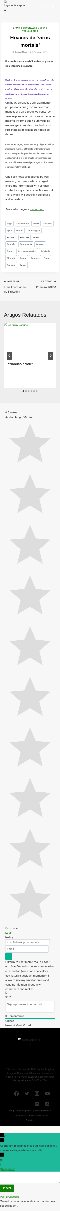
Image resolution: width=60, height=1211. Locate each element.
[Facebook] (16, 1093)
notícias (24, 237)
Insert (7, 1188)
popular (11, 244)
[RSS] (47, 1103)
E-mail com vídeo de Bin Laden (15, 286)
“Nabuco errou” (20, 364)
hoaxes (47, 223)
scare (10, 251)
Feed (31, 1115)
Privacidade (42, 1115)
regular (40, 244)
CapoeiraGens (19, 1115)
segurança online (27, 251)
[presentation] (30, 340)
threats (11, 258)
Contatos (30, 1120)
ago (9, 223)
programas (26, 244)
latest (19, 230)
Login (8, 932)
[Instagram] (37, 1093)
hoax (36, 223)
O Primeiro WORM (45, 284)
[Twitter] (27, 1093)
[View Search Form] (45, 7)
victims (34, 258)
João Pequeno (23, 1110)
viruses (11, 265)
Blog (11, 1110)
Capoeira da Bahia (42, 1110)
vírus (46, 258)
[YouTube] (47, 1093)
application (22, 223)
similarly (45, 251)
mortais (11, 237)
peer (36, 237)
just (9, 230)
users (23, 258)
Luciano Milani (21, 52)
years (23, 265)
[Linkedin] (37, 1103)
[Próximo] (50, 356)
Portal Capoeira (10, 1196)
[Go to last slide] (9, 356)
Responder (8, 1169)
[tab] (23, 391)
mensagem (33, 230)
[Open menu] (53, 7)
